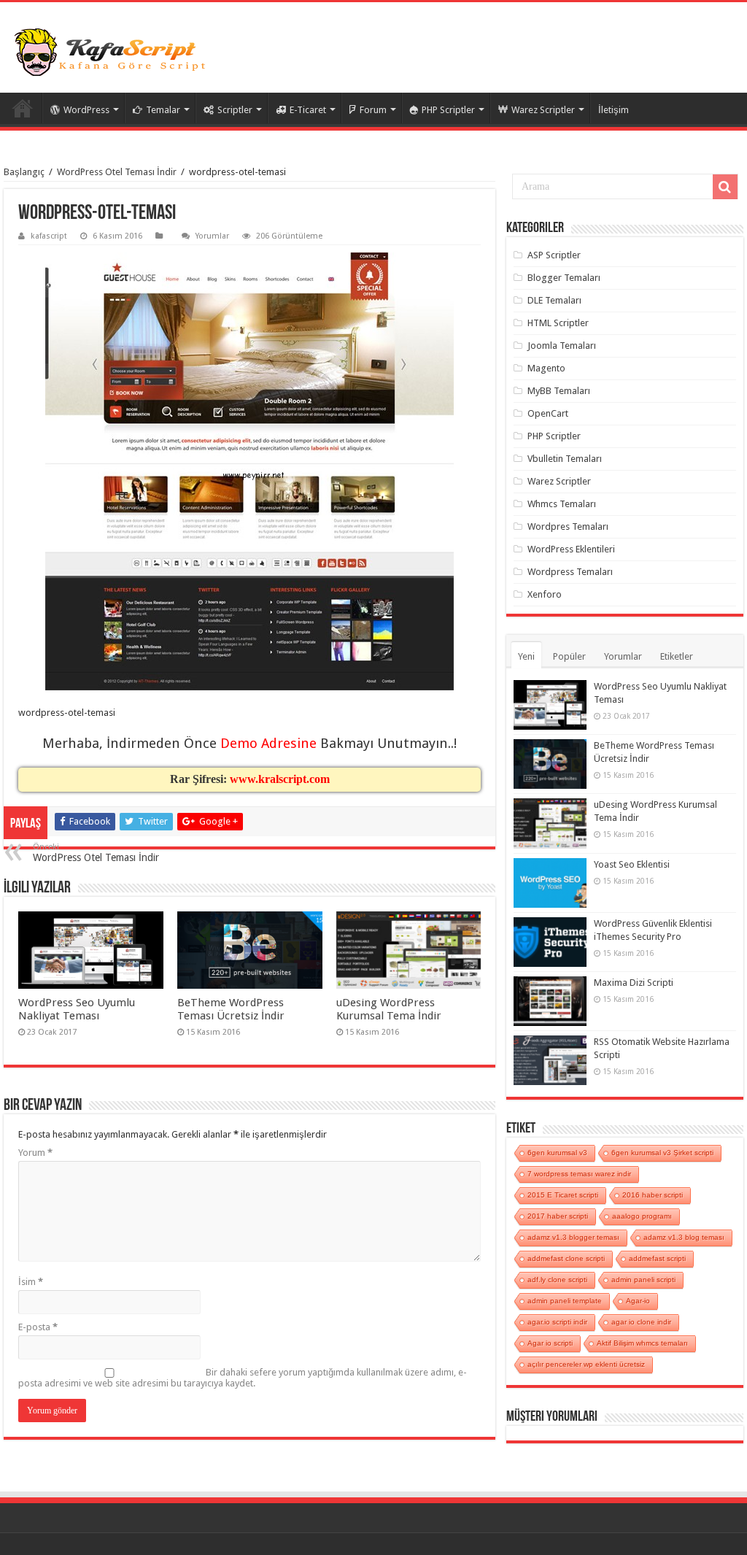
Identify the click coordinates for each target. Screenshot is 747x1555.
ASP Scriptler (554, 255)
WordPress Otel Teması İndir (117, 171)
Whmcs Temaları (561, 503)
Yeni (526, 656)
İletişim (613, 109)
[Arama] (725, 186)
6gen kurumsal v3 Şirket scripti (662, 1153)
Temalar (163, 109)
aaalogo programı (642, 1216)
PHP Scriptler (448, 109)
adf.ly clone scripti (557, 1280)
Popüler (569, 656)
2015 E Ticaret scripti (562, 1195)
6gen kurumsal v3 (557, 1153)
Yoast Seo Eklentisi (632, 864)
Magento (546, 368)
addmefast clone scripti (566, 1258)
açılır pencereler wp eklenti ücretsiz (586, 1364)
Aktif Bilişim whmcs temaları (642, 1343)
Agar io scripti (550, 1343)
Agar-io (638, 1301)
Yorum (35, 1152)
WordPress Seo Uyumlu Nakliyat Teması (76, 1009)
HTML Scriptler (558, 322)
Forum (373, 109)
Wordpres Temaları (567, 526)
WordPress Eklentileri (571, 549)
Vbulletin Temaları (564, 458)
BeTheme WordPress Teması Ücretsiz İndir (231, 1009)
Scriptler (234, 109)
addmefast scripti (657, 1258)
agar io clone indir (641, 1322)
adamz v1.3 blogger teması (573, 1237)
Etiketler (676, 656)
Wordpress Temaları (570, 571)
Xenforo (544, 594)
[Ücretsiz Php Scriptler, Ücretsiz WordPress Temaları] (113, 53)
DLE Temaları (554, 300)
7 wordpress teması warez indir (579, 1174)
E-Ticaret (308, 109)
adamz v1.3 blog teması (683, 1237)
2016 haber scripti (652, 1195)
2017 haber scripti (557, 1216)
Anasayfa (23, 108)
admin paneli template (564, 1301)
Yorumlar (212, 236)
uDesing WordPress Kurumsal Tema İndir (388, 1009)
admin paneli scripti (643, 1280)
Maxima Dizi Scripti (633, 982)
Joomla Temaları (561, 345)
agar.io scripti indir (557, 1322)
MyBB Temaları (558, 390)
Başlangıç (24, 171)
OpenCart (547, 413)
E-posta (38, 1326)
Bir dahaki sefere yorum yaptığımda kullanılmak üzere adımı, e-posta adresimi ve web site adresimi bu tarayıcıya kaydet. (242, 1378)
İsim (30, 1281)
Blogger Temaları (563, 277)
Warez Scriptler (543, 109)
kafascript (49, 236)
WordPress (86, 109)
